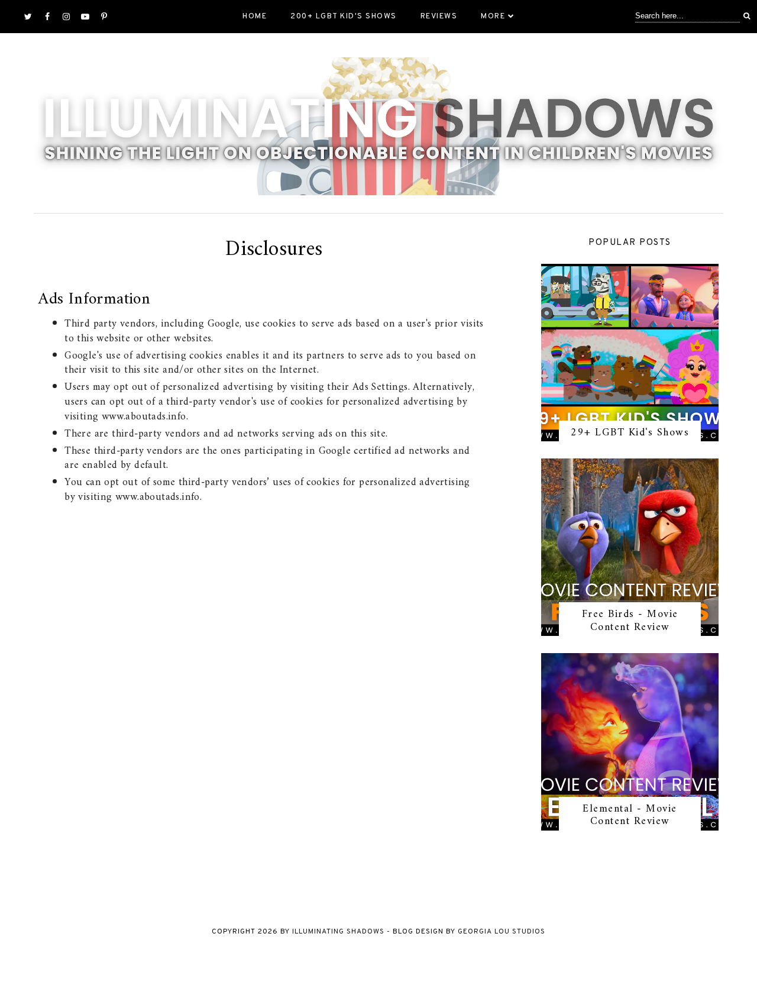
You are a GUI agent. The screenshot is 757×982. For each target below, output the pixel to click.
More (493, 16)
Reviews (439, 16)
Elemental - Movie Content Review (630, 815)
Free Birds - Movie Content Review (630, 621)
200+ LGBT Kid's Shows (343, 16)
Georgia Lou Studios (501, 931)
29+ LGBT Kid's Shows (630, 433)
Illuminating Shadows (338, 931)
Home (254, 16)
